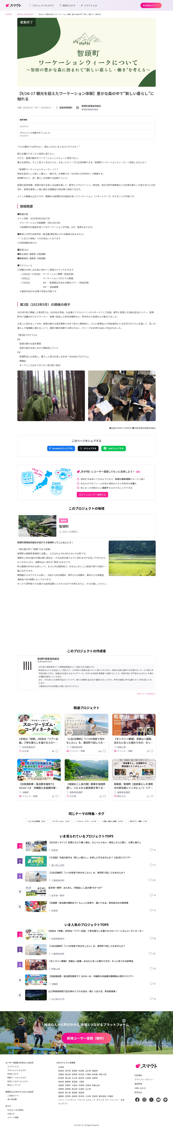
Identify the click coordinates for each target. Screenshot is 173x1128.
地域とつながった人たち (17, 1081)
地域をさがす (13, 1074)
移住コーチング (14, 1085)
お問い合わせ (140, 1088)
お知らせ (11, 1113)
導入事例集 (12, 1099)
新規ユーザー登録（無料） (86, 1038)
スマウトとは (13, 1066)
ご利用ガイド (13, 1095)
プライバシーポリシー (143, 1079)
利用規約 (138, 1075)
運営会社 (138, 1092)
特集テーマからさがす (16, 1077)
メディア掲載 (13, 1117)
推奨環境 (138, 1083)
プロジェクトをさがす (16, 1070)
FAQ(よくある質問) (15, 1110)
